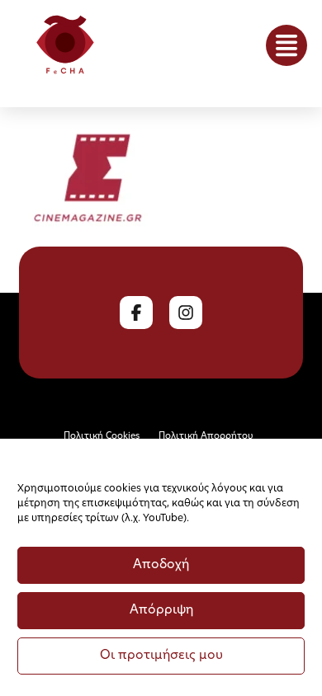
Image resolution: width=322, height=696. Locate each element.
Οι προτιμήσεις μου (161, 656)
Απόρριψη (161, 610)
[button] (286, 45)
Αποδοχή (161, 565)
